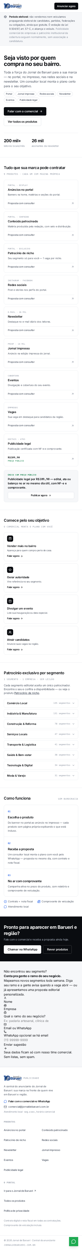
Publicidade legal (13, 1169)
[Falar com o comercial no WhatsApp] (73, 1241)
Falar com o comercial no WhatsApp (29, 1101)
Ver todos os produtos (22, 121)
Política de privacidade (16, 1210)
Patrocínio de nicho (26, 693)
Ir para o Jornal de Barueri (18, 1190)
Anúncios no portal (14, 1130)
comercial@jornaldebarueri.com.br (28, 1106)
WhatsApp (26, 1035)
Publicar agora (39, 495)
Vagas (45, 1159)
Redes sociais (50, 1140)
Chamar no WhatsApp (22, 949)
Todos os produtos (14, 1200)
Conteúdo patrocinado (55, 1130)
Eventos (8, 1159)
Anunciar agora (66, 6)
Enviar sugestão (15, 1044)
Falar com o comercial (23, 111)
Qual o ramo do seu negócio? (24, 1016)
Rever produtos (57, 949)
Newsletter (10, 1149)
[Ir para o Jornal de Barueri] (13, 6)
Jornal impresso (51, 1149)
